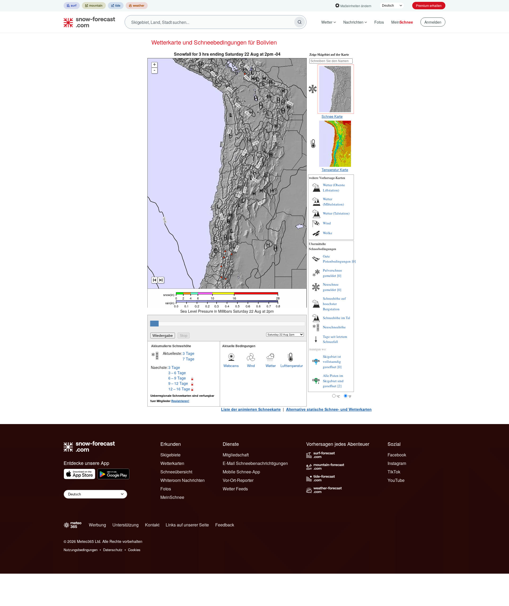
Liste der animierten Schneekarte (251, 409)
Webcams (231, 365)
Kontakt (152, 525)
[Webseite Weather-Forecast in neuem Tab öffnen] (137, 5)
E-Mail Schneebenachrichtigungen (255, 463)
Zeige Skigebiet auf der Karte (329, 54)
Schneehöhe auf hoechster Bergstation (334, 303)
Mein (402, 22)
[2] (339, 385)
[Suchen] (299, 22)
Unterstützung (125, 525)
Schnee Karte (332, 116)
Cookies (134, 549)
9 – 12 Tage (178, 383)
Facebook (397, 455)
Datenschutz (112, 549)
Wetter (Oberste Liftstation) (334, 187)
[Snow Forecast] (88, 22)
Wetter (326, 22)
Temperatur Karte (335, 169)
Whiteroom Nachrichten (182, 480)
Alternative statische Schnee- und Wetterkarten (329, 409)
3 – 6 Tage (177, 372)
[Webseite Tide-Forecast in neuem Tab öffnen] (116, 5)
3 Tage (188, 353)
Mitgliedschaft (236, 455)
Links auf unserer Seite (187, 525)
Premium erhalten (429, 5)
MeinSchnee (172, 497)
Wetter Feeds (235, 489)
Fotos (379, 22)
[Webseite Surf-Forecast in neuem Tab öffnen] (72, 5)
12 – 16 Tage (179, 388)
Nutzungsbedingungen (81, 549)
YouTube (396, 480)
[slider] (154, 323)
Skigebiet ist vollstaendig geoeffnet (332, 361)
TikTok (394, 472)
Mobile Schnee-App (241, 472)
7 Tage (188, 358)
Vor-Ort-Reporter (238, 480)
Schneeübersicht (176, 472)
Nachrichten (353, 22)
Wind (251, 365)
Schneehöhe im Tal (336, 317)
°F (349, 396)
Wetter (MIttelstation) (333, 202)
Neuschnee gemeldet (331, 287)
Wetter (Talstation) (336, 213)
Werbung (97, 525)
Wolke (327, 232)
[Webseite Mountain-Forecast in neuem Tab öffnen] (94, 5)
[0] (354, 261)
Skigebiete (170, 455)
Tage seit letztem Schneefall (335, 339)
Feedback (224, 525)
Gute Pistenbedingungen (337, 259)
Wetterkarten (172, 463)
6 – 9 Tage (177, 378)
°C (338, 396)
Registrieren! (180, 401)
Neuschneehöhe (334, 327)
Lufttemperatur (290, 365)
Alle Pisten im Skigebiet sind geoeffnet (333, 380)
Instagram (397, 463)
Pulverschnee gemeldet (332, 273)
